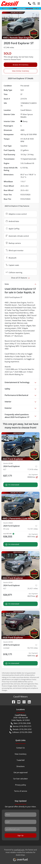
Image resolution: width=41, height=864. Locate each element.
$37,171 (7, 475)
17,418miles (32, 469)
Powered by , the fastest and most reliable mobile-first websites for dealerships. (20, 852)
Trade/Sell (20, 760)
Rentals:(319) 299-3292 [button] (22, 729)
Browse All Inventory (20, 65)
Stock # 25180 (8, 463)
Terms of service (20, 791)
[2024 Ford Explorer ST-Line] (20, 506)
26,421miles (32, 588)
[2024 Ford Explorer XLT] (20, 446)
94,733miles (32, 648)
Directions (20, 766)
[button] (29, 3)
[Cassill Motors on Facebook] (12, 701)
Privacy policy (20, 785)
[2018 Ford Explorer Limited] (20, 625)
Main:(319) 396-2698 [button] (22, 723)
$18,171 (7, 654)
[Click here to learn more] (20, 8)
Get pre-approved (20, 772)
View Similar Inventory (20, 71)
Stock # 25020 (8, 523)
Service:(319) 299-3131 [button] (22, 726)
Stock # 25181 (8, 582)
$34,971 (7, 594)
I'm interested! (13, 485)
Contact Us (20, 748)
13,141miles (32, 529)
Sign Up (20, 835)
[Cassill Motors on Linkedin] (28, 701)
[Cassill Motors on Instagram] (23, 701)
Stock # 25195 (8, 642)
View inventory (20, 754)
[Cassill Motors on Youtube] (17, 701)
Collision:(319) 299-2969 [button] (22, 732)
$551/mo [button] (33, 535)
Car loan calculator (20, 778)
